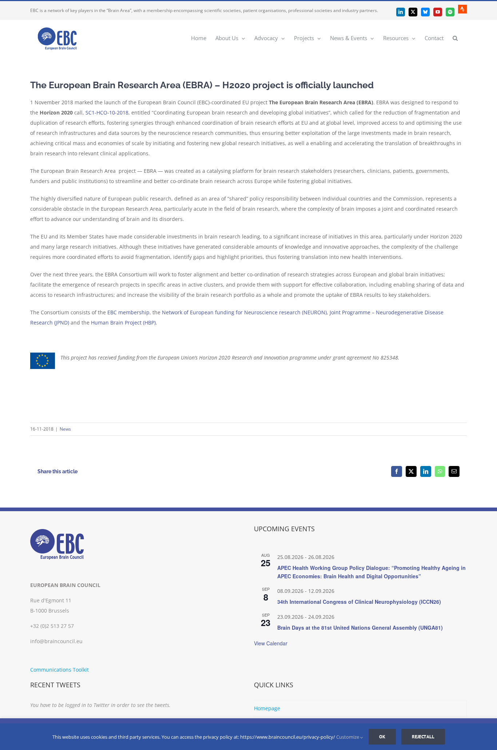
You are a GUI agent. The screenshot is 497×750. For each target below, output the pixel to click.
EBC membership (128, 312)
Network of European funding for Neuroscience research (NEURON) (244, 312)
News (65, 429)
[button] (455, 37)
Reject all (423, 737)
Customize (348, 737)
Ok (382, 737)
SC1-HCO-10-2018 (107, 112)
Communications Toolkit (59, 669)
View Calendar (270, 643)
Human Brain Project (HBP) (123, 322)
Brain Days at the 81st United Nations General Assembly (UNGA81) (360, 627)
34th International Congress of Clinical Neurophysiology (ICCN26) (359, 601)
